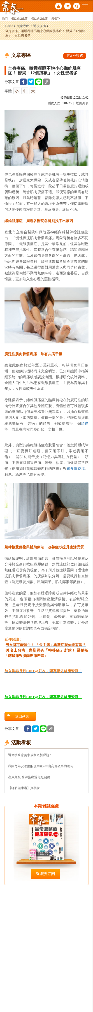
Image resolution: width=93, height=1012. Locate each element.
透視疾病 (39, 26)
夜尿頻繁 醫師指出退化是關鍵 (29, 777)
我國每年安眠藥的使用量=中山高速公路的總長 (40, 766)
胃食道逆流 (76, 468)
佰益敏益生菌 (19, 18)
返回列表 (82, 103)
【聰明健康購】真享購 (24, 788)
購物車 (67, 7)
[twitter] (31, 82)
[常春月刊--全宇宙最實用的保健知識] (12, 7)
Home (9, 26)
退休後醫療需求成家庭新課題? (29, 755)
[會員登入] (58, 7)
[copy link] (46, 82)
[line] (38, 82)
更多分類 (73, 56)
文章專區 (23, 26)
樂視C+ (55, 18)
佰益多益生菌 (39, 18)
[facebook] (23, 82)
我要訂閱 (47, 874)
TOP (86, 994)
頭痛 (84, 423)
